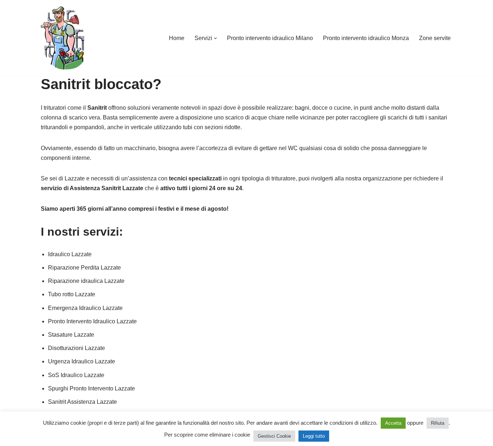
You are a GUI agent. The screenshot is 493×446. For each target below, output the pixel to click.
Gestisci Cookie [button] (274, 436)
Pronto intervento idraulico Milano (270, 38)
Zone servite (435, 38)
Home (176, 38)
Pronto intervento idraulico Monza (366, 38)
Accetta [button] (393, 423)
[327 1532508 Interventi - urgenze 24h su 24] (62, 38)
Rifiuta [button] (437, 423)
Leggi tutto (314, 436)
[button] (215, 38)
